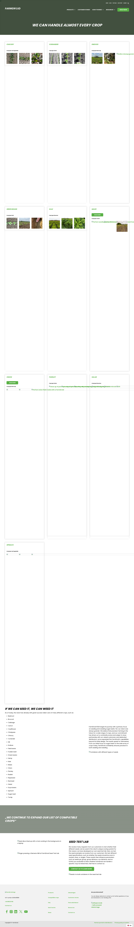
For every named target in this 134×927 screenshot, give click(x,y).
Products (51, 892)
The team (114, 3)
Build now (123, 10)
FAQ (49, 902)
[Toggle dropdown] (74, 9)
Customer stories (73, 897)
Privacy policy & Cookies (122, 922)
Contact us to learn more (81, 869)
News (107, 3)
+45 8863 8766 (9, 901)
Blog (110, 3)
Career (124, 3)
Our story (120, 3)
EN (130, 925)
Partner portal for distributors (103, 922)
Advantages (71, 892)
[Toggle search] (128, 3)
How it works (97, 10)
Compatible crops (53, 897)
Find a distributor (73, 902)
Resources (109, 10)
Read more (97, 215)
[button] (3, 923)
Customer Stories (84, 10)
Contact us (8, 905)
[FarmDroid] (10, 892)
